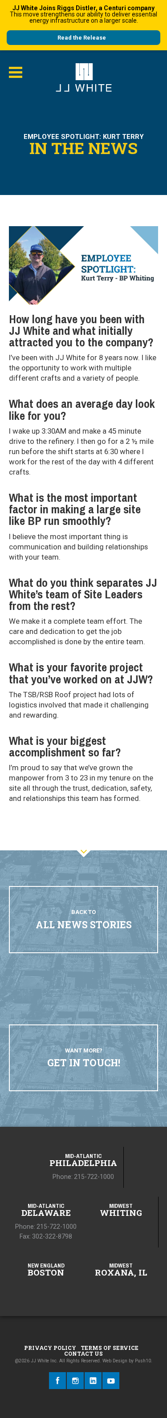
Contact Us (83, 1353)
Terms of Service (109, 1347)
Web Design (114, 1361)
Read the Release (81, 37)
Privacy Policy (50, 1347)
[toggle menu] (15, 72)
